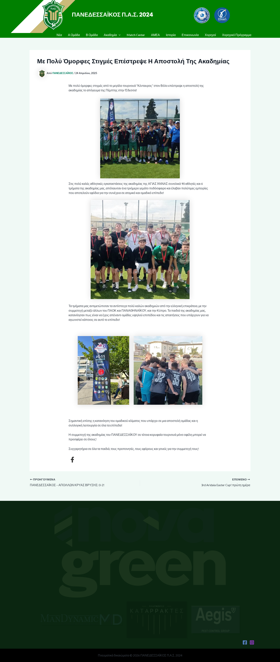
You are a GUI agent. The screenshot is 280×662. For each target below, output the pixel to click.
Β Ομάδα (92, 35)
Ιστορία (171, 35)
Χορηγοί (210, 35)
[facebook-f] (72, 459)
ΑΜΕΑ (155, 35)
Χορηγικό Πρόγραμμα (236, 35)
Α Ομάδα (74, 35)
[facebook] (244, 642)
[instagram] (252, 642)
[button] (119, 35)
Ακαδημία (110, 35)
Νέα (59, 35)
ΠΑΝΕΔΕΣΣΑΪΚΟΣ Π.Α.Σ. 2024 (112, 14)
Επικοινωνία (190, 35)
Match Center (136, 35)
